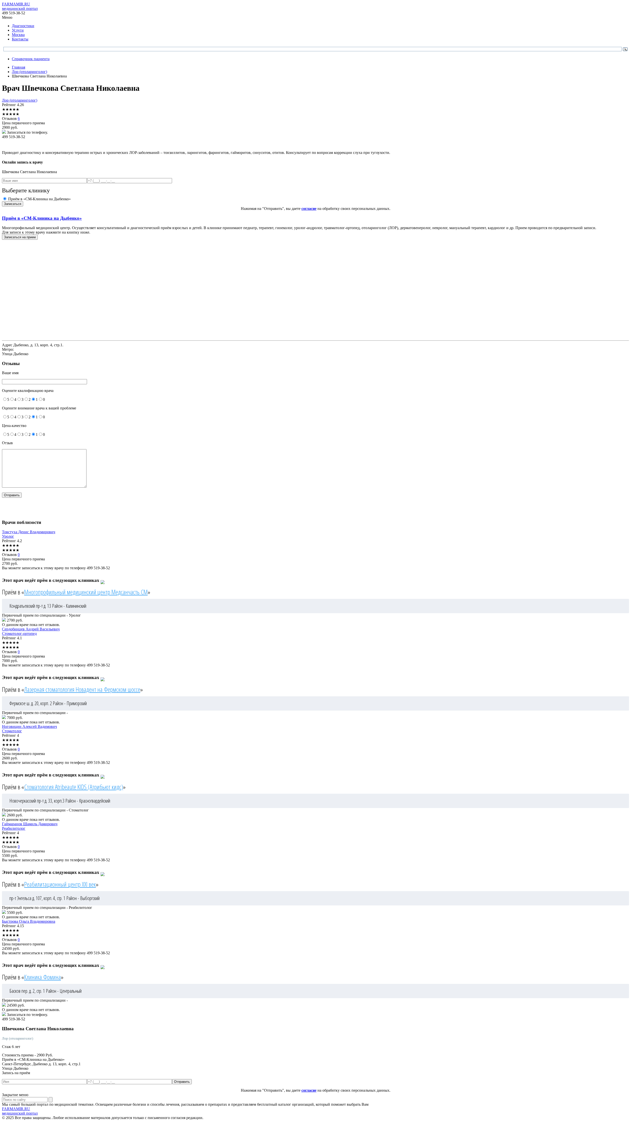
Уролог (8, 536)
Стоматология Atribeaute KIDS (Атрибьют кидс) (73, 786)
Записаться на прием (20, 237)
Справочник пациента (31, 59)
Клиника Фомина (42, 977)
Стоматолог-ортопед (19, 633)
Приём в (42, 218)
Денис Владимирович (28, 532)
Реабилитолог (13, 828)
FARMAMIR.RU (20, 6)
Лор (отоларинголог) (19, 100)
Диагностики (23, 26)
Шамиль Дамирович (29, 824)
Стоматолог (12, 731)
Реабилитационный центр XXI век (60, 884)
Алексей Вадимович (29, 726)
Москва (18, 35)
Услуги (18, 30)
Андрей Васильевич (31, 629)
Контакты (20, 39)
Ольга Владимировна (28, 921)
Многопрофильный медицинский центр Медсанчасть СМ (86, 592)
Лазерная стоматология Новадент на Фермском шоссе (82, 689)
